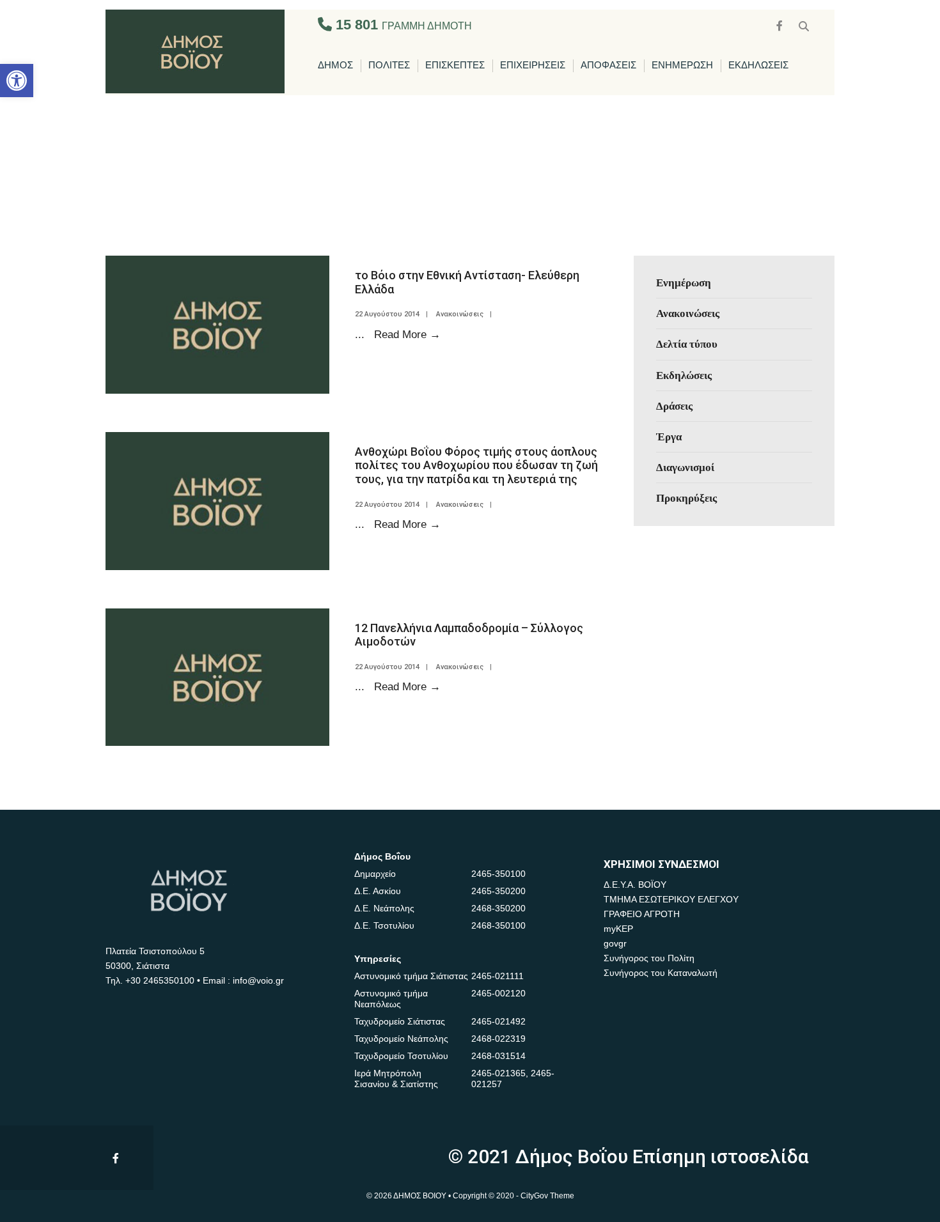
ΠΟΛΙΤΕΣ (389, 65)
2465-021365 (498, 1073)
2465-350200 (498, 891)
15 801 (402, 25)
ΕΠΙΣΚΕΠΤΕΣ (455, 65)
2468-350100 (498, 925)
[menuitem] (335, 66)
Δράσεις (674, 406)
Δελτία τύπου (686, 344)
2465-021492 (498, 1021)
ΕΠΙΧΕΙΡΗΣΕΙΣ (532, 65)
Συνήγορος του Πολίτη (649, 958)
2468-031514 (498, 1055)
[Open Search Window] (803, 24)
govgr (615, 943)
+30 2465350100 (159, 980)
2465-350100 (498, 873)
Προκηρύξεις (686, 498)
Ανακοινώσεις (459, 314)
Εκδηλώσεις (684, 375)
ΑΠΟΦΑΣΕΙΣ (608, 65)
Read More (407, 334)
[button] (16, 80)
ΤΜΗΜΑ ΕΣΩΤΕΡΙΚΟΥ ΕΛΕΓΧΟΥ (671, 899)
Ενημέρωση (683, 282)
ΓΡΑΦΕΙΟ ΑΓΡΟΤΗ (642, 914)
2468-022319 (498, 1038)
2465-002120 (498, 993)
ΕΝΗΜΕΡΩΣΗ (682, 65)
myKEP (618, 928)
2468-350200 (498, 908)
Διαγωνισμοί (685, 467)
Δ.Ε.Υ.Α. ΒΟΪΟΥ (635, 884)
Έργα (669, 436)
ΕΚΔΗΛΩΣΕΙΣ (758, 65)
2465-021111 (497, 976)
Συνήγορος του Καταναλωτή (660, 972)
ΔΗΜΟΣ (335, 65)
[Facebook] (780, 24)
